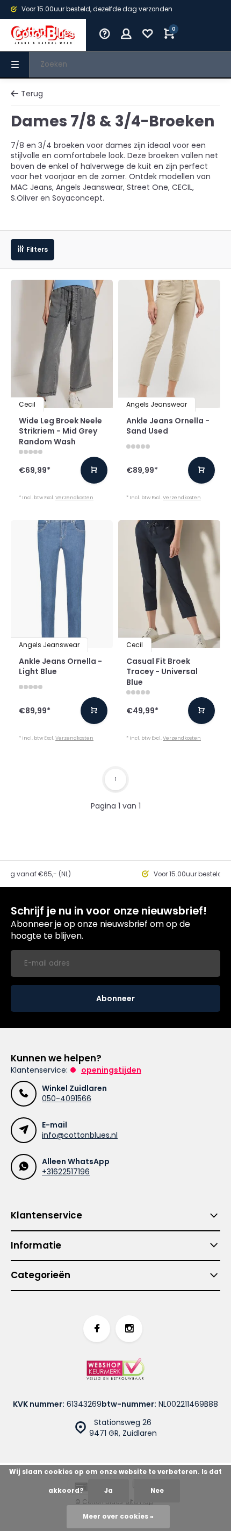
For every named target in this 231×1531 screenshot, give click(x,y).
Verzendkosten (74, 497)
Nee (157, 1490)
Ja (108, 1490)
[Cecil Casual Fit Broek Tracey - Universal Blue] (169, 584)
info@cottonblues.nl (80, 1135)
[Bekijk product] (94, 470)
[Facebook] (96, 1328)
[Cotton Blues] (43, 35)
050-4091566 (66, 1098)
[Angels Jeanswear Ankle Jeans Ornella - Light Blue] (62, 584)
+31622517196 (66, 1171)
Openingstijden (111, 1070)
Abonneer (115, 998)
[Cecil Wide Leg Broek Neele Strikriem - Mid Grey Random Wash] (62, 344)
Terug (32, 94)
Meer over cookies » (118, 1516)
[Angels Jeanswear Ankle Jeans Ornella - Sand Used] (169, 344)
